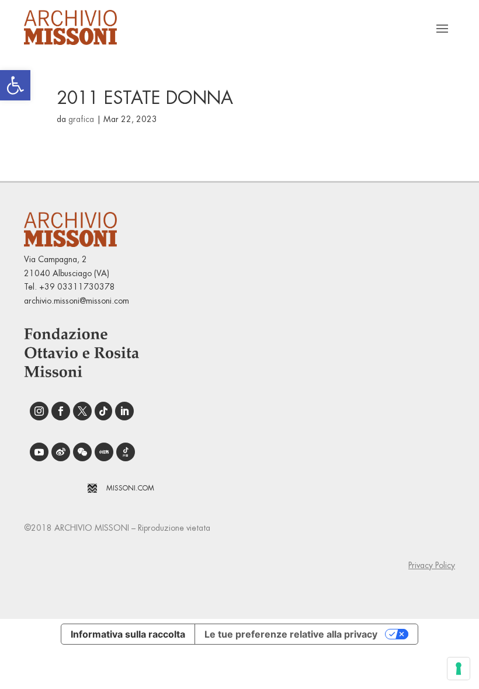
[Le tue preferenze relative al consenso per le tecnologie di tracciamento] (458, 668)
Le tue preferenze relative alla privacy (290, 634)
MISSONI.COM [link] (130, 488)
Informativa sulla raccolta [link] (128, 634)
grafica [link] (81, 119)
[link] (15, 85)
